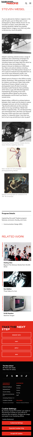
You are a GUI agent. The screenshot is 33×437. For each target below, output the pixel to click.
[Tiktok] (26, 376)
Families (18, 388)
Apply (16, 348)
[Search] (26, 3)
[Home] (9, 3)
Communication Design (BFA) (13, 224)
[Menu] (30, 3)
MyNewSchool (6, 389)
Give (16, 354)
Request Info (16, 335)
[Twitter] (12, 376)
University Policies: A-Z (8, 398)
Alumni (18, 390)
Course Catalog (6, 391)
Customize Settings (16, 423)
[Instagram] (22, 376)
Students (18, 385)
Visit (16, 341)
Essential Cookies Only (16, 428)
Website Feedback (7, 386)
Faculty (18, 392)
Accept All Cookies (16, 433)
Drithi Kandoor (9, 313)
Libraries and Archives (8, 402)
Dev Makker (8, 289)
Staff (17, 395)
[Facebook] (7, 376)
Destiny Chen (8, 263)
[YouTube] (17, 376)
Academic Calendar (7, 400)
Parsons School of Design (22, 402)
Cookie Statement (8, 419)
